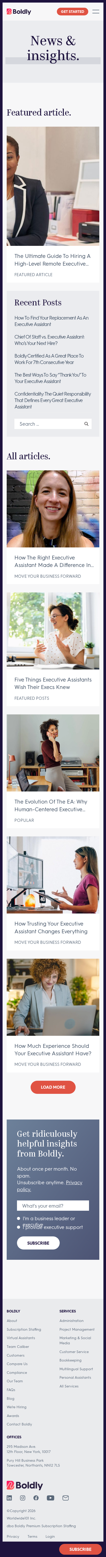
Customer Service (74, 1351)
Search (86, 424)
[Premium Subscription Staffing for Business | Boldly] (19, 11)
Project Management (77, 1329)
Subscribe (38, 1243)
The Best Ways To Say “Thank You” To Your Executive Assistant (50, 377)
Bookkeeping (70, 1360)
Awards (13, 1415)
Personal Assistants (75, 1377)
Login (50, 1536)
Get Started (72, 11)
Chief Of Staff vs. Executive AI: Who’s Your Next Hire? (49, 339)
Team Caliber (18, 1346)
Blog (10, 1398)
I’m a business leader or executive (49, 1221)
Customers (15, 1355)
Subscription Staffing (24, 1329)
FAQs (11, 1389)
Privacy (13, 1536)
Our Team (15, 1380)
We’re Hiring (16, 1406)
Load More (53, 1087)
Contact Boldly (19, 1424)
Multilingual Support (76, 1368)
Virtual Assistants (21, 1337)
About (12, 1320)
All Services (68, 1386)
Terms (32, 1536)
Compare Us (17, 1363)
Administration (71, 1320)
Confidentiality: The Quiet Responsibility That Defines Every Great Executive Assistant (52, 400)
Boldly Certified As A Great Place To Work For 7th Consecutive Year (49, 358)
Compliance (17, 1372)
